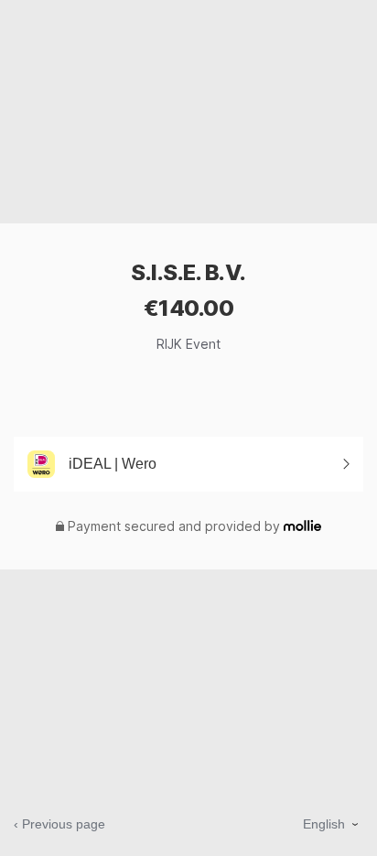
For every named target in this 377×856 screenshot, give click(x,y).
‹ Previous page (59, 824)
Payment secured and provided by (174, 526)
